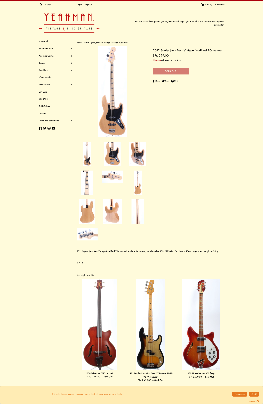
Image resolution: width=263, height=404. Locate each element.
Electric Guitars (55, 48)
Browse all (43, 41)
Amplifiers (55, 70)
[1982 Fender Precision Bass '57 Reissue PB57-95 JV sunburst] (150, 324)
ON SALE (43, 98)
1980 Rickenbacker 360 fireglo (201, 373)
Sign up (88, 4)
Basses (55, 62)
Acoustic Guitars (55, 55)
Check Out (219, 4)
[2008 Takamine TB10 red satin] (99, 324)
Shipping (157, 60)
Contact (42, 113)
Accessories (55, 84)
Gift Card (43, 91)
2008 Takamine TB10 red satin (99, 373)
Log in (79, 4)
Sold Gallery (44, 106)
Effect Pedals (45, 77)
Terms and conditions (55, 120)
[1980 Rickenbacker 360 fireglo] (201, 324)
